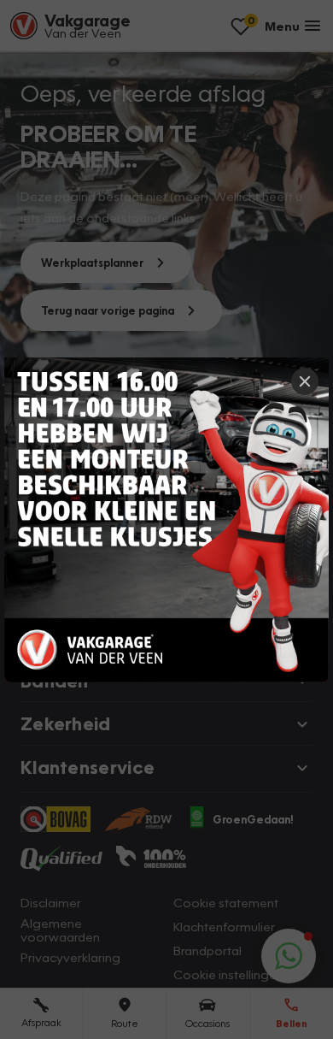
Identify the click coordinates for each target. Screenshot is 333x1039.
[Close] (304, 381)
